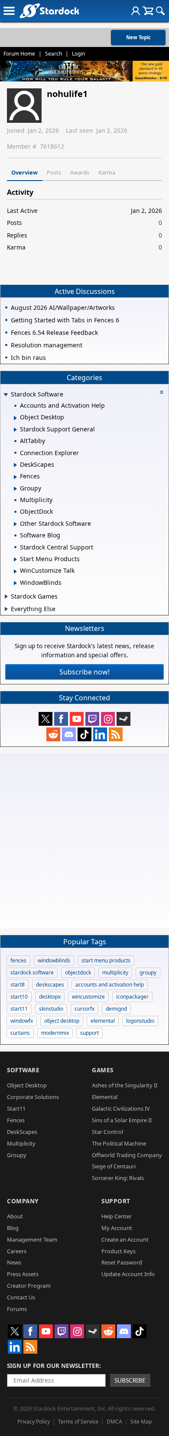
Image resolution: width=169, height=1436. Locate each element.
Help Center (116, 1216)
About (15, 1216)
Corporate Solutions (33, 1097)
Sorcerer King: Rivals (118, 1178)
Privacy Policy (33, 1421)
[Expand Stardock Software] (5, 394)
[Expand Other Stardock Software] (15, 524)
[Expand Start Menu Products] (15, 559)
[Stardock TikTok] (84, 734)
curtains (20, 1032)
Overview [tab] (24, 172)
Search (53, 53)
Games (103, 1070)
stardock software (32, 972)
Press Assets (23, 1274)
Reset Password (121, 1262)
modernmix (55, 1032)
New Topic (138, 37)
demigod (116, 1008)
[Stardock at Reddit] (53, 734)
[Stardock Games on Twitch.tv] (92, 719)
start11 (19, 1008)
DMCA (114, 1421)
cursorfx (84, 1008)
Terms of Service (78, 1421)
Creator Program (29, 1285)
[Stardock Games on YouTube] (76, 719)
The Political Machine (119, 1143)
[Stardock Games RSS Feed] (116, 734)
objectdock (78, 972)
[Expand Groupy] (15, 489)
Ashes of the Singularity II (124, 1085)
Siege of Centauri (114, 1166)
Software (23, 1070)
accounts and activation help (109, 984)
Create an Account (125, 1239)
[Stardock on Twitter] (45, 719)
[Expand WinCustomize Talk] (15, 571)
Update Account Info (128, 1274)
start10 (19, 996)
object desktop (61, 1020)
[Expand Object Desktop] (15, 418)
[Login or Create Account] (135, 10)
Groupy (16, 1155)
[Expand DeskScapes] (15, 465)
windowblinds (54, 960)
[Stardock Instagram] (108, 719)
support (89, 1032)
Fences (16, 1120)
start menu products (105, 960)
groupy (148, 972)
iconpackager (132, 996)
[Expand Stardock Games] (6, 596)
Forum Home (19, 53)
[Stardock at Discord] (69, 734)
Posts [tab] (54, 172)
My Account (116, 1228)
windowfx (21, 1020)
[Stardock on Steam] (123, 719)
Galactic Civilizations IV (121, 1108)
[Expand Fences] (15, 477)
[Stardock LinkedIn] (100, 734)
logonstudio (140, 1020)
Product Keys (118, 1251)
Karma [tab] (106, 172)
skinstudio (51, 1008)
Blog (13, 1228)
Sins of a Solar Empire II (122, 1120)
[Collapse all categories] (161, 392)
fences (18, 960)
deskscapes (50, 984)
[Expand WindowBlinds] (15, 583)
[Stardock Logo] (49, 10)
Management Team (32, 1239)
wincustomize (88, 996)
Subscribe (130, 1380)
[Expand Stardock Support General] (15, 430)
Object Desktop (27, 1085)
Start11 (16, 1108)
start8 (17, 984)
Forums (17, 1309)
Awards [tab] (79, 172)
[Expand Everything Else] (6, 609)
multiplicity (115, 972)
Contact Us (21, 1297)
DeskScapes (22, 1132)
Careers (16, 1251)
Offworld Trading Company (127, 1155)
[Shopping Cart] (148, 10)
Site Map (141, 1421)
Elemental (104, 1097)
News (14, 1262)
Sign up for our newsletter (53, 1365)
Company (23, 1201)
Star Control (107, 1132)
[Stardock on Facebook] (61, 719)
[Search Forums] (160, 10)
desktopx (50, 996)
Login (78, 53)
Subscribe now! (84, 672)
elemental (103, 1020)
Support (115, 1201)
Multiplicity (21, 1143)
